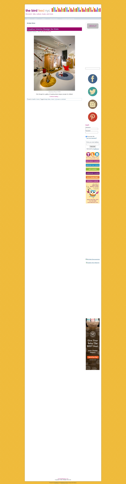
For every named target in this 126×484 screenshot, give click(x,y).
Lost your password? (91, 138)
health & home (35, 99)
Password (87, 131)
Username (87, 127)
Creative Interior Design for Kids (43, 29)
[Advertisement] (93, 291)
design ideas (47, 99)
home (52, 99)
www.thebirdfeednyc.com (63, 478)
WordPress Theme (64, 482)
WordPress (56, 482)
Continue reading (54, 96)
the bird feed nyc (47, 31)
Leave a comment (61, 99)
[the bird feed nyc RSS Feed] (26, 479)
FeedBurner (96, 149)
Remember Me (90, 136)
